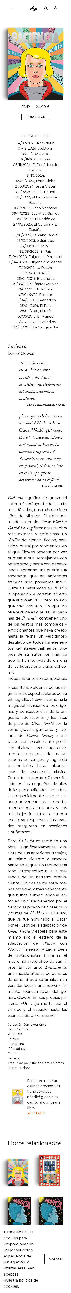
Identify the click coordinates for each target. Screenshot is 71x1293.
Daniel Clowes (21, 353)
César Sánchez (19, 1068)
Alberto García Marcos (47, 1063)
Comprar (35, 117)
